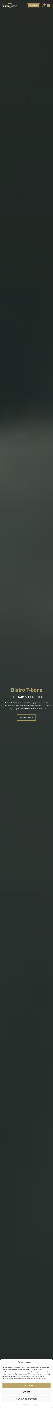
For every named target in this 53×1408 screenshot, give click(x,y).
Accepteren (26, 1385)
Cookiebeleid (19, 1405)
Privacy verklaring (31, 1405)
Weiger (26, 1392)
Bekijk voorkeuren (26, 1399)
